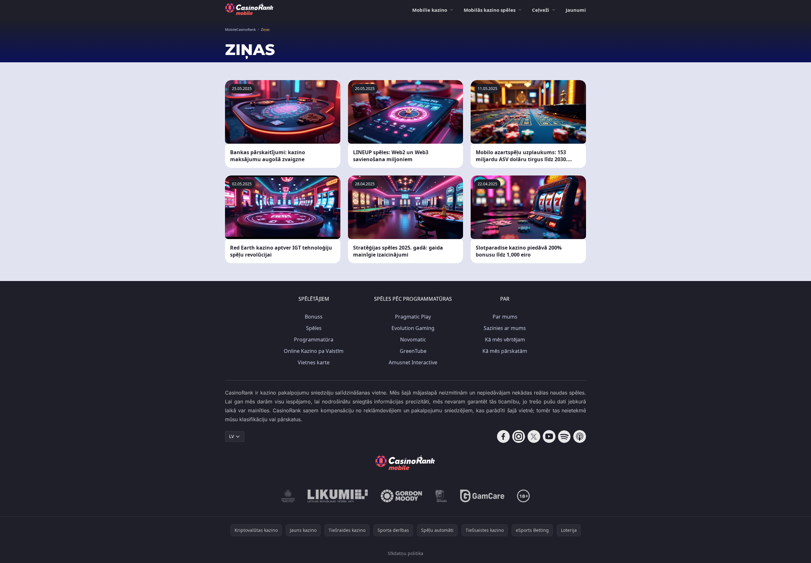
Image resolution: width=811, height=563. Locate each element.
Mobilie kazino (429, 10)
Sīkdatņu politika (405, 553)
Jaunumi (576, 10)
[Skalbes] (441, 496)
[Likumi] (338, 496)
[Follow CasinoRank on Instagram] (518, 436)
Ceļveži (540, 10)
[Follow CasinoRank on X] (534, 436)
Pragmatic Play (413, 316)
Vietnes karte (314, 362)
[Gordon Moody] (401, 496)
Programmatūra (313, 339)
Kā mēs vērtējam (505, 339)
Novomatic (413, 339)
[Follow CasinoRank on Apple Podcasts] (579, 436)
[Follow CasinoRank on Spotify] (564, 436)
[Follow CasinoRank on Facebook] (503, 436)
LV (231, 436)
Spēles (314, 328)
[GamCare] (482, 496)
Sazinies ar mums (505, 328)
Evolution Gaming (413, 328)
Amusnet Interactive (413, 362)
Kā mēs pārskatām (504, 350)
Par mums (505, 316)
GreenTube (413, 350)
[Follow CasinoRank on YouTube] (549, 436)
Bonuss (314, 316)
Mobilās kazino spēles (489, 10)
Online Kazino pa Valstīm (314, 350)
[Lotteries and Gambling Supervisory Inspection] (288, 496)
